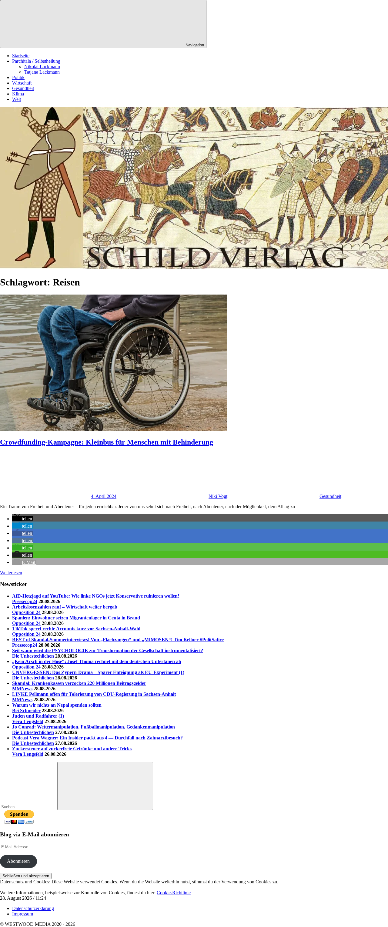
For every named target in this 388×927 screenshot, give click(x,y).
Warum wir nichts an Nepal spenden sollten (57, 705)
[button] (22, 518)
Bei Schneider (26, 710)
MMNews (22, 688)
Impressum (22, 913)
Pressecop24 (24, 601)
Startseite (20, 55)
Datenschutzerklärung (33, 908)
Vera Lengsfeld (27, 721)
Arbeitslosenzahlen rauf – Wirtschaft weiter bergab (64, 606)
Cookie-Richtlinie (174, 892)
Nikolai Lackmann (42, 66)
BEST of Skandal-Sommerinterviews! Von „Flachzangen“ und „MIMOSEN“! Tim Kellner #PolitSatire (118, 639)
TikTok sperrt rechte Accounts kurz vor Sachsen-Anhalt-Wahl (76, 628)
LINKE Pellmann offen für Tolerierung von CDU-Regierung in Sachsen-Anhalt (94, 694)
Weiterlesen (11, 572)
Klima (18, 93)
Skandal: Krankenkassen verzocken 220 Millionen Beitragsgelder (79, 683)
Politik (18, 77)
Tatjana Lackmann (42, 72)
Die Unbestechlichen (33, 656)
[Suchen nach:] (28, 806)
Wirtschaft (22, 82)
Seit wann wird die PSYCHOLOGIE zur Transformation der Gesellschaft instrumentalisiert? (107, 650)
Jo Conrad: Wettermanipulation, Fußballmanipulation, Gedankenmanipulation (93, 726)
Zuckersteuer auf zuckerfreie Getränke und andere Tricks (72, 748)
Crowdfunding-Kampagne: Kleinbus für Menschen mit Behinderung (106, 442)
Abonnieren (18, 861)
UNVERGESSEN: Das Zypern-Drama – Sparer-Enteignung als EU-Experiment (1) (98, 672)
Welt (16, 99)
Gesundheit (23, 88)
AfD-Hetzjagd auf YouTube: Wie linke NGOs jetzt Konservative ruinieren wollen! (95, 596)
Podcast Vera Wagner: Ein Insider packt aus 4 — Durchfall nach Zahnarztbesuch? (97, 737)
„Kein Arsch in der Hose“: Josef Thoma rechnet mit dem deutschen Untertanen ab (96, 661)
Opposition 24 (26, 612)
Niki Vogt (218, 496)
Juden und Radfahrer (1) (38, 716)
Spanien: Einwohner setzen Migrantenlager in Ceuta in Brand (76, 617)
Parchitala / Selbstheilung (36, 61)
